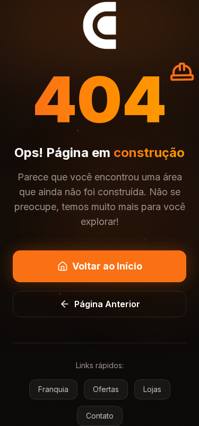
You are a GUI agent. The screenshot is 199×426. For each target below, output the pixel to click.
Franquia (53, 389)
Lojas (152, 389)
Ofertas (106, 389)
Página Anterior (107, 304)
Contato (100, 415)
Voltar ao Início (107, 266)
